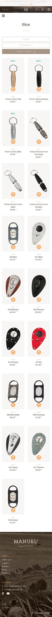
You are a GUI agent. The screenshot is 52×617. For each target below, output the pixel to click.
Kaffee (5, 566)
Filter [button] (26, 39)
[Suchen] (43, 9)
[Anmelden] (36, 9)
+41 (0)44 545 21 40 (15, 586)
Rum (4, 569)
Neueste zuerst (25, 51)
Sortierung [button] (25, 45)
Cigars (6, 9)
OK (31, 4)
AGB (4, 604)
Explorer (6, 573)
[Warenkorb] (49, 9)
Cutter (26, 31)
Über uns (7, 559)
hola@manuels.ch (14, 589)
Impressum (7, 607)
